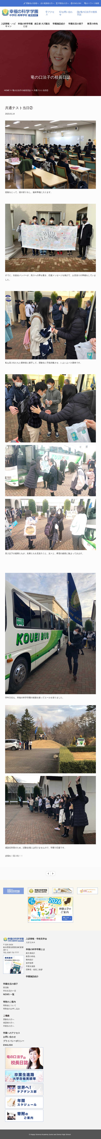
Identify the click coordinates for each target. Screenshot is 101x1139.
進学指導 (29, 963)
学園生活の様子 (75, 24)
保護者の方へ (48, 3)
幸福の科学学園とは (25, 25)
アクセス (50, 13)
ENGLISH (77, 3)
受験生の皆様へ (32, 3)
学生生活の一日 (9, 991)
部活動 (6, 987)
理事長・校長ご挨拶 (34, 969)
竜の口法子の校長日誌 (87, 13)
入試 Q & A (30, 942)
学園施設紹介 (59, 24)
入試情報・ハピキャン (8, 25)
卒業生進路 (30, 966)
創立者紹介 (30, 953)
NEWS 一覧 (8, 994)
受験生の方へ (8, 1019)
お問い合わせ (65, 13)
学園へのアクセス (11, 1033)
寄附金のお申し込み (11, 1009)
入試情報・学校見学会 (36, 939)
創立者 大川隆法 (42, 24)
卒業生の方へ (63, 3)
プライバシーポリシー (13, 1041)
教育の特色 (92, 24)
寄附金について (9, 1005)
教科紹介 (29, 960)
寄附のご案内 (9, 1002)
